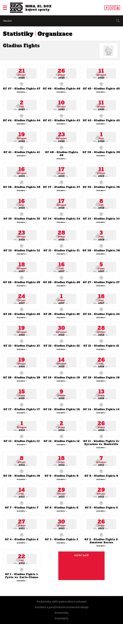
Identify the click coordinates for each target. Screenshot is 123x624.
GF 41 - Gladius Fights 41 (21, 152)
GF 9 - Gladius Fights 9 (61, 475)
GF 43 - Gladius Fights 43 (61, 120)
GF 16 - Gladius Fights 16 (61, 409)
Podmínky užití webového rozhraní (61, 602)
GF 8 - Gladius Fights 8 (101, 475)
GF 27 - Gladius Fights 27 (101, 282)
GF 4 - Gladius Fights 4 (21, 539)
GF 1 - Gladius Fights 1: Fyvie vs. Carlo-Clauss (21, 575)
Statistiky (18, 34)
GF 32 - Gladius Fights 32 (21, 250)
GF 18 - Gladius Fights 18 (101, 377)
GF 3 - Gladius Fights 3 (61, 539)
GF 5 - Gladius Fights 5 (101, 507)
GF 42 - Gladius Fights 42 (101, 120)
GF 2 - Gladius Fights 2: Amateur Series (101, 541)
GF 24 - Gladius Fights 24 (101, 314)
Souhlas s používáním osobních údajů (61, 607)
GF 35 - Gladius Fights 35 (21, 218)
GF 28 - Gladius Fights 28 (61, 282)
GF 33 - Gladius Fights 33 (101, 218)
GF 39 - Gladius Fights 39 (101, 152)
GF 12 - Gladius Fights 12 (61, 441)
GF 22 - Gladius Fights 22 (61, 345)
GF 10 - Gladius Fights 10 (21, 475)
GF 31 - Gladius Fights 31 (61, 250)
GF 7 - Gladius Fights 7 (21, 507)
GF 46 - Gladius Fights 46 (61, 88)
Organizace (54, 34)
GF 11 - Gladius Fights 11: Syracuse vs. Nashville (101, 442)
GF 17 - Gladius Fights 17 (21, 409)
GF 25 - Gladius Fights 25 (61, 314)
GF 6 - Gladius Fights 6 (61, 507)
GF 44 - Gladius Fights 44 (21, 120)
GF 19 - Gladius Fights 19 (61, 377)
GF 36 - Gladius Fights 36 (101, 187)
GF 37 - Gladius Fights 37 (61, 187)
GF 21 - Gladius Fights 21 (101, 345)
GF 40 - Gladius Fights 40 (61, 153)
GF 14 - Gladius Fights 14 (101, 409)
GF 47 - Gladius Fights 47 (21, 88)
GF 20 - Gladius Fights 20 (21, 377)
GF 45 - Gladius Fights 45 (101, 88)
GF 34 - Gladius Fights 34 (61, 218)
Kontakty (61, 618)
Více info (21, 92)
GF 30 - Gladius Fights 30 (101, 250)
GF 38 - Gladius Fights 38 (21, 187)
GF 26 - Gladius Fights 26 (21, 314)
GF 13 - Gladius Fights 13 (22, 441)
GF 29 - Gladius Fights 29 (21, 282)
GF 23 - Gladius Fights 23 (21, 345)
